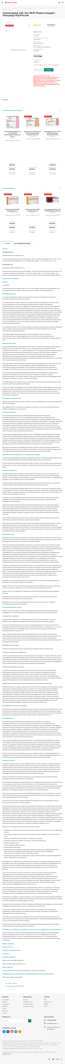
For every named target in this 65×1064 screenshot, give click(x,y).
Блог (45, 999)
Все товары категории (11, 983)
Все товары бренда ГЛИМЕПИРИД (14, 986)
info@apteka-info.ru (52, 1023)
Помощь (25, 999)
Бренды (46, 1004)
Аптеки (4, 1008)
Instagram (11, 1031)
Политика (5, 1010)
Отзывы (4, 1013)
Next (61, 110)
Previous (58, 110)
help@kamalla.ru (7, 1054)
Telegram (15, 1031)
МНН (45, 1006)
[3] (37, 25)
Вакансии (5, 1006)
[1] (34, 25)
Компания (5, 997)
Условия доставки (28, 1004)
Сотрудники (5, 1004)
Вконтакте (4, 1031)
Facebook (8, 1031)
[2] (35, 25)
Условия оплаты (27, 1002)
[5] (40, 25)
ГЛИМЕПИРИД (50, 26)
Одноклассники (19, 1031)
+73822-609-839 (51, 1020)
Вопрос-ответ (48, 1002)
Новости (4, 1002)
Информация (27, 997)
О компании (5, 999)
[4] (38, 25)
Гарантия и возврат (28, 1006)
